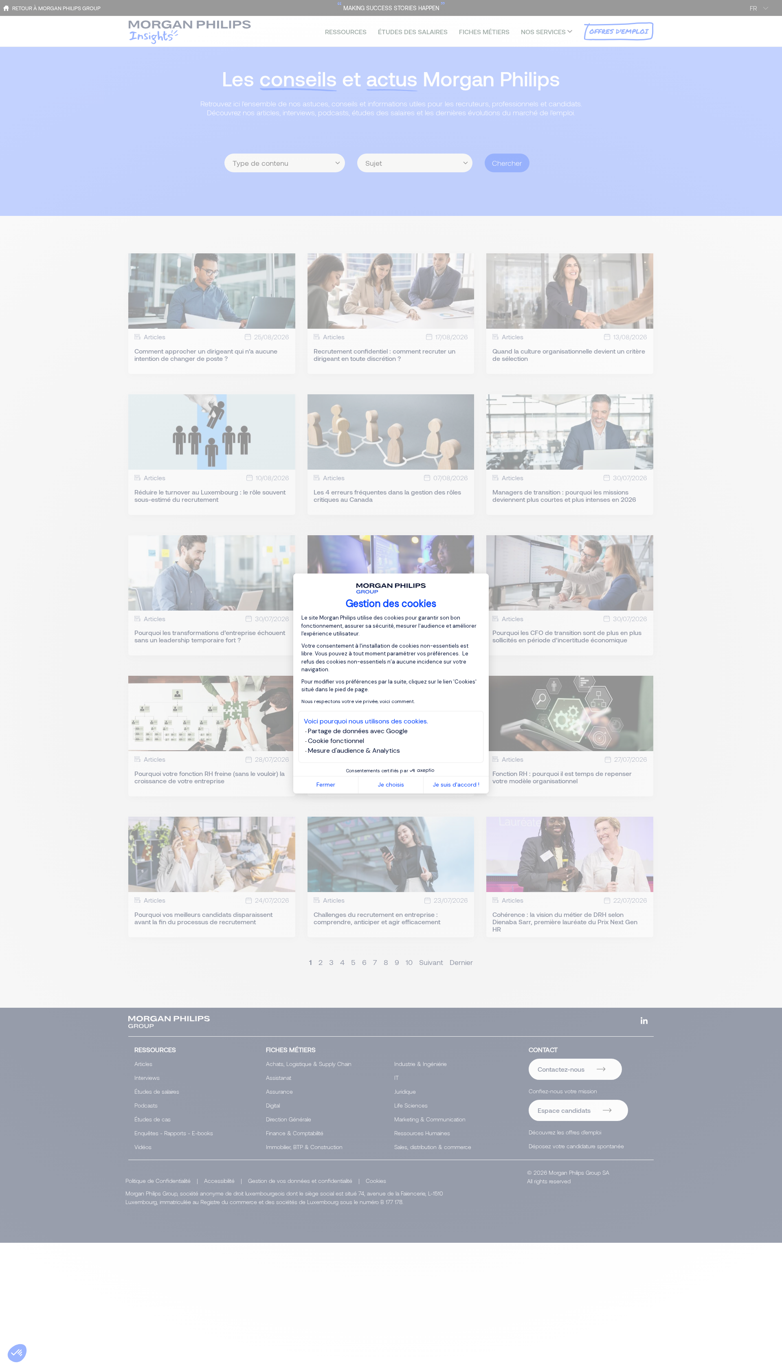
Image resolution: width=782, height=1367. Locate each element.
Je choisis (391, 784)
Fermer (325, 784)
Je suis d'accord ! (456, 784)
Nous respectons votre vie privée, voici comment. (358, 701)
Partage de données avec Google (358, 731)
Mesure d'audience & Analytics (354, 750)
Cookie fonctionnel (336, 740)
